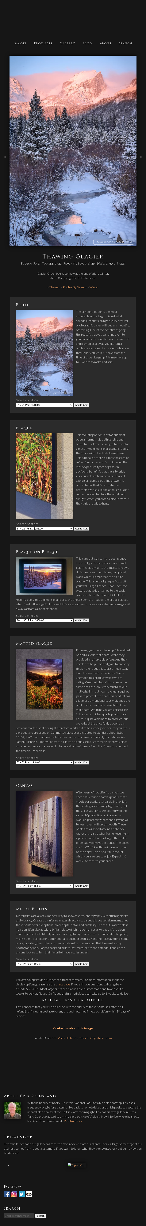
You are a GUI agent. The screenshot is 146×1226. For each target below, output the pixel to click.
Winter (94, 287)
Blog (87, 43)
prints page (63, 984)
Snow (108, 1038)
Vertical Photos (68, 1038)
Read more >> (73, 1121)
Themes (54, 287)
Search (125, 43)
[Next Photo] (141, 167)
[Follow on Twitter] (22, 1195)
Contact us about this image (73, 1028)
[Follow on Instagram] (14, 1195)
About (106, 43)
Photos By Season (74, 287)
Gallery (67, 43)
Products (43, 43)
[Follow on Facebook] (7, 1195)
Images (20, 43)
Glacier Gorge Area (91, 1038)
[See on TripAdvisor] (29, 1195)
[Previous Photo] (5, 167)
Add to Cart (81, 405)
